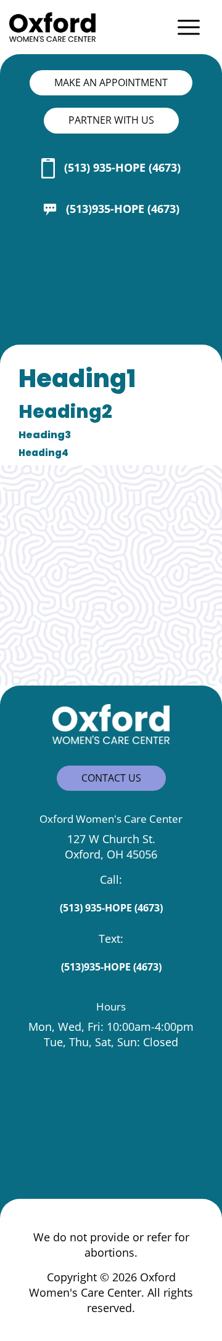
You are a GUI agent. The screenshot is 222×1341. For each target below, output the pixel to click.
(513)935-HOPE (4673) (122, 208)
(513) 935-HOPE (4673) (122, 167)
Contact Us (111, 778)
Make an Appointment (111, 82)
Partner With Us (111, 120)
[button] (191, 27)
